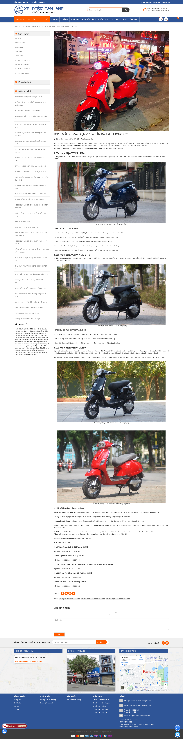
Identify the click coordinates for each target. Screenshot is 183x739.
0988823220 (135, 710)
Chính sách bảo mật (100, 712)
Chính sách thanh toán (101, 700)
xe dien (77, 599)
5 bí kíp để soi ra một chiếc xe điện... (28, 319)
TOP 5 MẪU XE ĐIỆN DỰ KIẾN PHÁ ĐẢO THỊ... (30, 288)
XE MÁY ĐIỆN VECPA (22, 60)
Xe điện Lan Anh (66, 149)
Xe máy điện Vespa (102, 351)
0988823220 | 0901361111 (160, 9)
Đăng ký (168, 2)
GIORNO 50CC (20, 43)
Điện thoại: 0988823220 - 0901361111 (28, 661)
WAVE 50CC (19, 56)
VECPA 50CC (19, 38)
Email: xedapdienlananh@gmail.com (137, 716)
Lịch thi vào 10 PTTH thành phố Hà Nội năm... (31, 302)
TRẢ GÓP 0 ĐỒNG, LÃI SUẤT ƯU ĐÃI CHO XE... (31, 166)
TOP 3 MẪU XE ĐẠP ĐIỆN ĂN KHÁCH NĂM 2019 (31, 274)
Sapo (111, 732)
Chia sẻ (56, 594)
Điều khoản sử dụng (74, 700)
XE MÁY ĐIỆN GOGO (22, 69)
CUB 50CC (18, 51)
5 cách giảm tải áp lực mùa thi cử (27, 313)
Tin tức (16, 706)
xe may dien (85, 599)
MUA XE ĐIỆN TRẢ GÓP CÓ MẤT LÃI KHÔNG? (30, 194)
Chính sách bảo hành (100, 709)
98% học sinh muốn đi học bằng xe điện (29, 308)
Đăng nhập (161, 2)
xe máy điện (110, 599)
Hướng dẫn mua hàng (48, 700)
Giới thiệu (149, 2)
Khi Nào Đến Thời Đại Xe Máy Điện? (27, 110)
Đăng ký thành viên (47, 703)
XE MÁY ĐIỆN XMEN (22, 64)
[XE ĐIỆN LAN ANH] (39, 10)
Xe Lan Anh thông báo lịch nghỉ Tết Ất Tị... (30, 97)
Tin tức (143, 2)
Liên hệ (16, 709)
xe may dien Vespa (98, 599)
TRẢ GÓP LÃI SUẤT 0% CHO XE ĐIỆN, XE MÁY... (31, 172)
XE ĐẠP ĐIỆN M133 (22, 73)
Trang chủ (17, 700)
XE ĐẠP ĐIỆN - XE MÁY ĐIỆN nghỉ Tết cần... (30, 199)
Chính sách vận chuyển (101, 703)
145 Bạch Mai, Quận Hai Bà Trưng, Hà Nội (30, 657)
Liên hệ (155, 2)
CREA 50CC (19, 47)
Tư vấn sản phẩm (87, 139)
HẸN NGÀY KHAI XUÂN (23, 222)
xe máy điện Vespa (73, 145)
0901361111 (135, 712)
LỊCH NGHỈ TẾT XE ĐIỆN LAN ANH (26, 227)
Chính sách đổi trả (99, 706)
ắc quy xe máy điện (66, 599)
